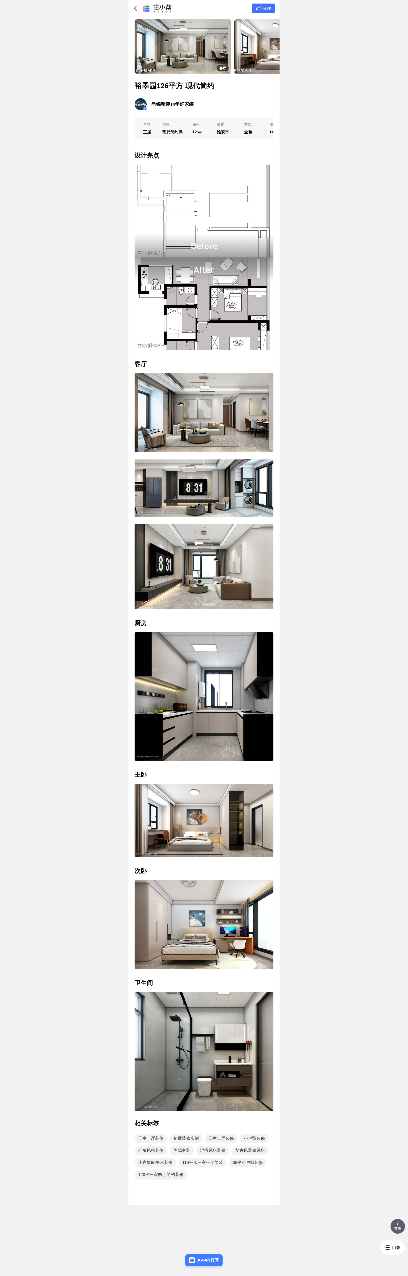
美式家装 (181, 1150)
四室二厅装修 (221, 1138)
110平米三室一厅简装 (202, 1162)
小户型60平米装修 (155, 1162)
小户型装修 (254, 1138)
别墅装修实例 (186, 1138)
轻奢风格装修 (151, 1150)
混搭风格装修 (212, 1150)
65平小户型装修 (248, 1162)
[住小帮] (156, 8)
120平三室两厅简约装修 (160, 1174)
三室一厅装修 (151, 1138)
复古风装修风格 (250, 1150)
